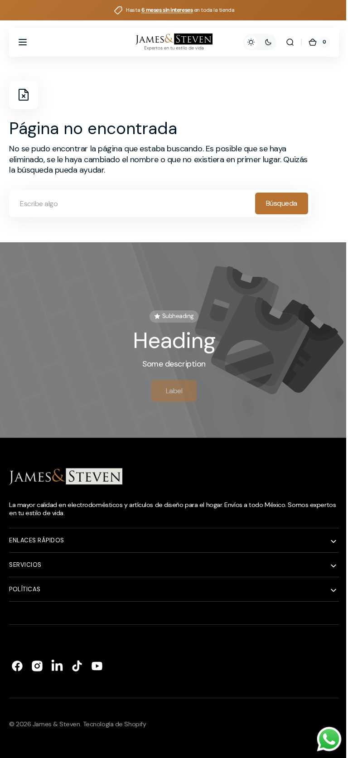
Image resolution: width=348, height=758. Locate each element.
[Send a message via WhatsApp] (322, 739)
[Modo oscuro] (253, 42)
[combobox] (160, 203)
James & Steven (56, 720)
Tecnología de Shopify (114, 720)
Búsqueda (281, 203)
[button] (23, 42)
